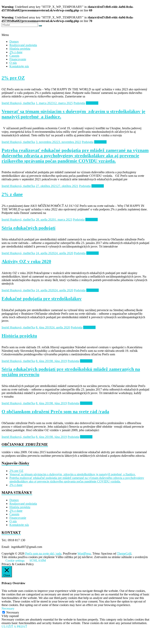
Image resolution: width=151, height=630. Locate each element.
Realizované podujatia (23, 45)
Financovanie (17, 59)
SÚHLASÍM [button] (37, 560)
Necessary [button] (8, 608)
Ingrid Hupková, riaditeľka (18, 103)
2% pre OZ (13, 77)
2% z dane (15, 52)
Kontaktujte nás (19, 66)
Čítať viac (92, 103)
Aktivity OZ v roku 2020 (26, 261)
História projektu (19, 48)
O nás (13, 62)
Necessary (12, 612)
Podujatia (79, 103)
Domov (14, 41)
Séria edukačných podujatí (28, 227)
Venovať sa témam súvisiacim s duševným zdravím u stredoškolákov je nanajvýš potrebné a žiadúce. (72, 474)
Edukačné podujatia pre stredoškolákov (42, 298)
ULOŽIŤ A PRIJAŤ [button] (14, 626)
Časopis (14, 55)
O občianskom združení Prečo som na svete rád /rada (55, 411)
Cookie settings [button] (15, 560)
